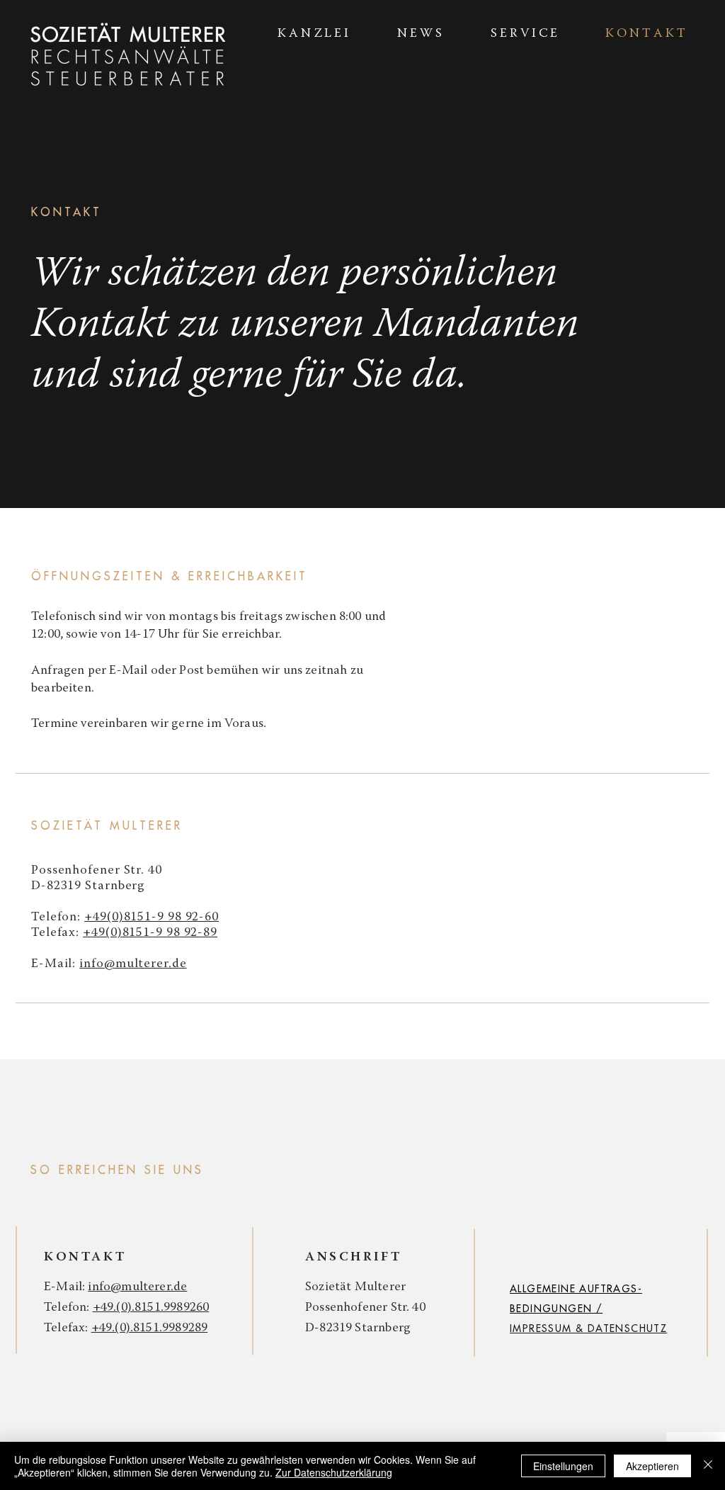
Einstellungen (563, 1466)
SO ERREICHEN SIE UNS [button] (117, 1170)
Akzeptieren (652, 1466)
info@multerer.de (132, 964)
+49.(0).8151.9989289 (149, 1328)
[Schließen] (708, 1466)
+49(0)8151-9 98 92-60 (151, 917)
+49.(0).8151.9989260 (151, 1308)
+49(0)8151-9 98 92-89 (150, 933)
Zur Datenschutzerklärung (333, 1472)
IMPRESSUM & (549, 1328)
